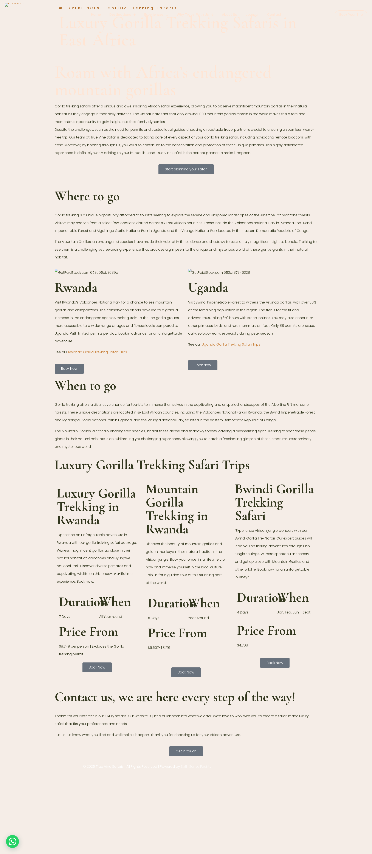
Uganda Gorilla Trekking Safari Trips (231, 344)
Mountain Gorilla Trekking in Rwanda (177, 509)
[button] (12, 841)
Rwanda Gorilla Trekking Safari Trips (97, 352)
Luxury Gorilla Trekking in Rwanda (96, 506)
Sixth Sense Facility (196, 766)
